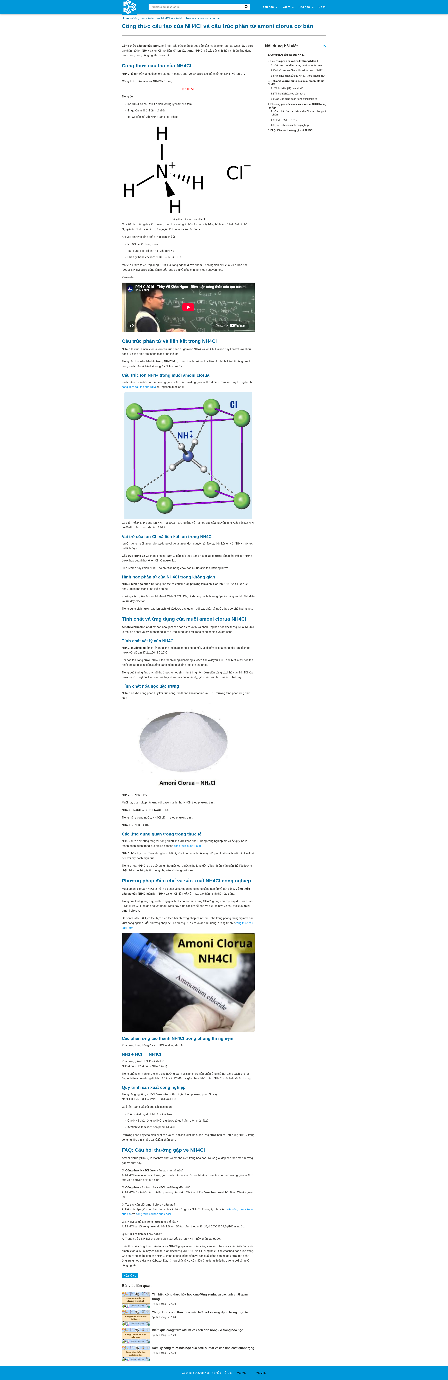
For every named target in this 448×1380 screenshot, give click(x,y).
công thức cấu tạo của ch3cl (153, 1214)
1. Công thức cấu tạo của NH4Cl (286, 54)
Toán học (267, 6)
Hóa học (304, 6)
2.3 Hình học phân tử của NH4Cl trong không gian (298, 75)
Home (125, 18)
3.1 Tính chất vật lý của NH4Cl (287, 88)
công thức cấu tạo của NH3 (139, 386)
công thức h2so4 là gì (187, 845)
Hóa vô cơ (130, 1275)
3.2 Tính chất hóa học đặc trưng (288, 93)
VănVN (241, 1372)
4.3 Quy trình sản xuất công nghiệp (290, 125)
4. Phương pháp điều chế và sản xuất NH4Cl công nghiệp (297, 106)
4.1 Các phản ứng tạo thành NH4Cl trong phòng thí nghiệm (298, 113)
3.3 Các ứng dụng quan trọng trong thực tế (294, 98)
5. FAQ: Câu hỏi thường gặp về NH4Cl (290, 130)
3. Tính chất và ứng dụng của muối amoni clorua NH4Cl (296, 82)
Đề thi (322, 6)
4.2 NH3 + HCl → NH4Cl (284, 119)
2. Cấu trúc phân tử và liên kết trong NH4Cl (293, 60)
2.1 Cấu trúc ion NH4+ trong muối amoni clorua (296, 65)
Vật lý (286, 6)
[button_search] (246, 7)
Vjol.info (261, 1372)
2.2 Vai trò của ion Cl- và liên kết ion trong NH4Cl (297, 70)
